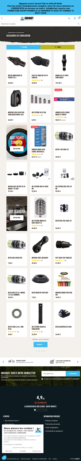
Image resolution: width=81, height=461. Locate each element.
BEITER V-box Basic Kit (62, 149)
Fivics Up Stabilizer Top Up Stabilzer (40, 76)
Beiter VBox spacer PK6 (15, 258)
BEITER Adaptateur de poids (63, 327)
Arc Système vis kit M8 (39, 112)
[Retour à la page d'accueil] (27, 18)
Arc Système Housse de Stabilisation (39, 328)
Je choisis (23, 451)
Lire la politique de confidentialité (13, 444)
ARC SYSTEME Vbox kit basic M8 (40, 187)
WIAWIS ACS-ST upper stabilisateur (61, 76)
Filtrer (24, 47)
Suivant (40, 344)
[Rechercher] (78, 24)
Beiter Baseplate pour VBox (40, 293)
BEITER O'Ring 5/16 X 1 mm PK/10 (15, 328)
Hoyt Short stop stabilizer (63, 258)
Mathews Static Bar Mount (40, 258)
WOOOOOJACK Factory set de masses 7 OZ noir (16, 187)
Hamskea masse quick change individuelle (38, 150)
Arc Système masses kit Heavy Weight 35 (39, 222)
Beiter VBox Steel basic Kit (63, 221)
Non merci (9, 451)
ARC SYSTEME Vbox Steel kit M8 (63, 187)
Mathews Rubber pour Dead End (63, 294)
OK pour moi (36, 451)
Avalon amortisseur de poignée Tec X (15, 76)
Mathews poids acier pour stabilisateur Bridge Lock (16, 113)
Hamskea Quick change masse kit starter (62, 113)
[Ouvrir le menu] (2, 18)
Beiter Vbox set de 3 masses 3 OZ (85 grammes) (16, 294)
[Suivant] (77, 361)
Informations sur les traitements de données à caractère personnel (19, 380)
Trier (59, 47)
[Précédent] (3, 361)
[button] (40, 403)
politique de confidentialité (72, 379)
